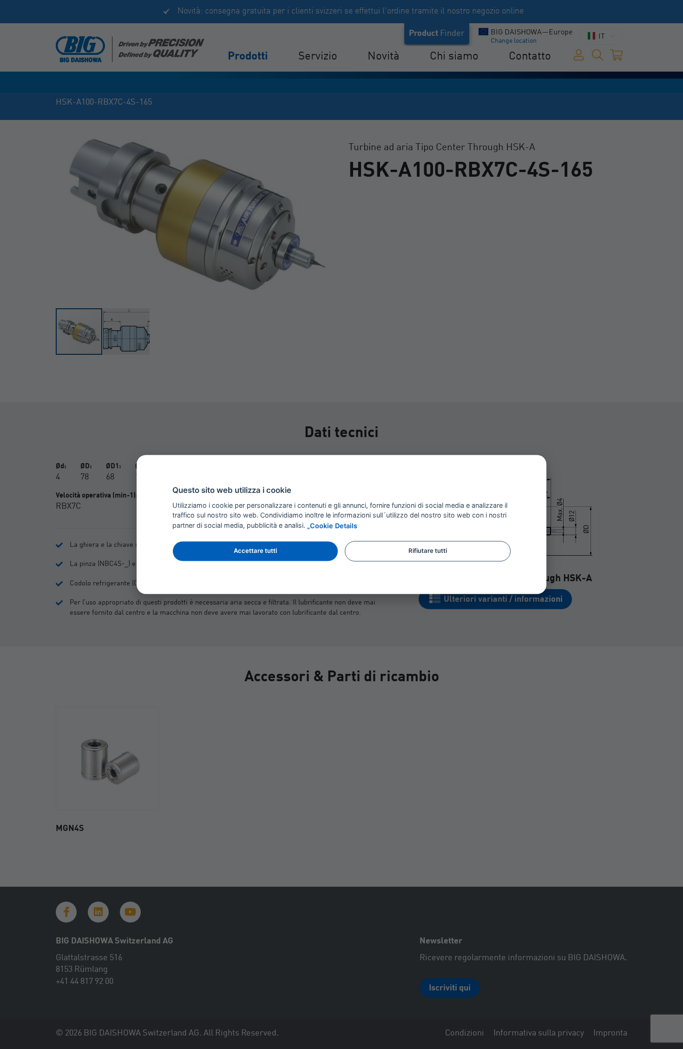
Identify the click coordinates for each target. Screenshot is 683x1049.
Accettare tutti (255, 550)
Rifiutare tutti (427, 550)
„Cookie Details (332, 526)
